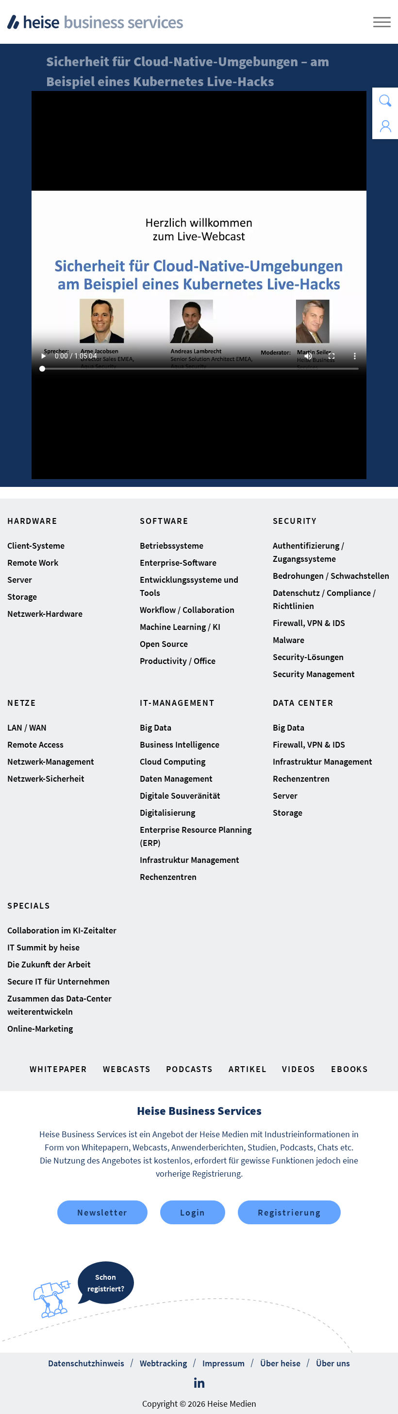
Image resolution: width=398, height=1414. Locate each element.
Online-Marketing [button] (40, 1028)
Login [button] (192, 1212)
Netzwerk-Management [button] (50, 761)
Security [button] (295, 520)
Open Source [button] (164, 643)
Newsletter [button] (102, 1212)
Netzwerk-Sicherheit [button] (45, 778)
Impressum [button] (223, 1363)
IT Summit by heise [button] (43, 947)
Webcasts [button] (126, 1068)
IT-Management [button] (177, 702)
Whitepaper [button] (58, 1068)
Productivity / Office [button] (178, 660)
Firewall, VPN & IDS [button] (309, 622)
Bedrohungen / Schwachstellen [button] (331, 575)
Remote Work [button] (32, 562)
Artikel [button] (248, 1068)
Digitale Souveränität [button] (180, 795)
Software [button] (164, 520)
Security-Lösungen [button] (308, 656)
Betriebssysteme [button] (171, 545)
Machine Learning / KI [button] (180, 626)
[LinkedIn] (199, 1383)
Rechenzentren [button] (168, 876)
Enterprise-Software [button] (178, 562)
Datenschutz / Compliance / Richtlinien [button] (324, 599)
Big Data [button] (155, 727)
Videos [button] (298, 1068)
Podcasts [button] (189, 1068)
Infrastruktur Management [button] (189, 859)
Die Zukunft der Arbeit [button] (49, 964)
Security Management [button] (314, 674)
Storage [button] (22, 596)
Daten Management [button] (176, 778)
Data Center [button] (303, 702)
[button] (385, 100)
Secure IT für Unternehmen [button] (58, 981)
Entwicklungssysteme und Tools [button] (189, 586)
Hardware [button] (32, 520)
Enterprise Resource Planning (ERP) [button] (195, 836)
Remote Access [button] (35, 744)
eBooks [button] (349, 1068)
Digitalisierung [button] (167, 812)
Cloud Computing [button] (172, 761)
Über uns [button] (333, 1363)
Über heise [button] (280, 1363)
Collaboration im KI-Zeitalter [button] (61, 930)
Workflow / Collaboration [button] (187, 609)
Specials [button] (28, 905)
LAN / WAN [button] (27, 727)
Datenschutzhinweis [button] (86, 1363)
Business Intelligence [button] (179, 744)
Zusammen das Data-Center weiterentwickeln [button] (59, 1005)
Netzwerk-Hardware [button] (45, 613)
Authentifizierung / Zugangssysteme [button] (308, 552)
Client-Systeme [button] (36, 545)
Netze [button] (21, 702)
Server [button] (19, 579)
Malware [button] (288, 639)
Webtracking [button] (163, 1363)
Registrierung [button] (289, 1212)
